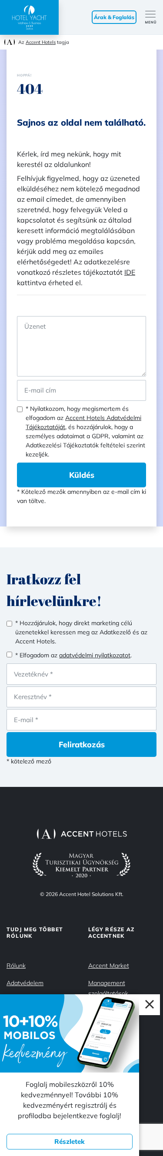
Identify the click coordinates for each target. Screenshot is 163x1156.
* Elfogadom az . (73, 655)
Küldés (81, 475)
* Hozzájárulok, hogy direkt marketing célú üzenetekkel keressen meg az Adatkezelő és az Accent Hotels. (81, 632)
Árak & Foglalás (114, 17)
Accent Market (108, 965)
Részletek (69, 1141)
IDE (129, 272)
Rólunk (16, 965)
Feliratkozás (82, 745)
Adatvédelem (25, 983)
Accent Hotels (41, 42)
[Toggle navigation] (154, 17)
